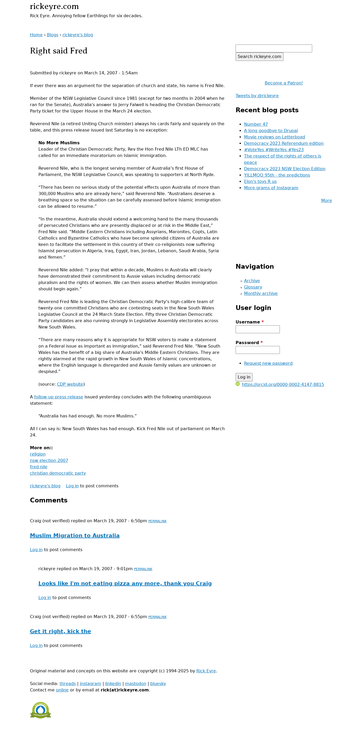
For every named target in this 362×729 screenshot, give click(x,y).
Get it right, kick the (60, 631)
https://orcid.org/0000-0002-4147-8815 (283, 384)
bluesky (158, 683)
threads (68, 683)
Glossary (253, 287)
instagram (90, 683)
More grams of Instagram (271, 187)
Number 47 (256, 124)
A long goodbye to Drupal (271, 130)
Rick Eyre (206, 670)
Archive (252, 280)
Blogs (52, 34)
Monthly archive (261, 293)
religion (38, 454)
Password (249, 342)
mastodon (135, 683)
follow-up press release (58, 396)
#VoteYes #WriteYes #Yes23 (274, 149)
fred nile (38, 466)
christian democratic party (58, 473)
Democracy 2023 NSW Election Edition (284, 168)
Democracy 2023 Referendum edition (284, 143)
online (62, 689)
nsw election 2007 (49, 460)
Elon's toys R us (260, 181)
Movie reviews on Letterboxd (274, 137)
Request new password (268, 363)
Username (250, 322)
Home (36, 34)
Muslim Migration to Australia (75, 535)
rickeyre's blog (78, 34)
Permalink (157, 521)
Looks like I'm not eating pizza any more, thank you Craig (125, 583)
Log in (72, 485)
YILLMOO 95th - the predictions (277, 175)
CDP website (70, 384)
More (326, 200)
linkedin (113, 683)
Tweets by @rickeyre (257, 95)
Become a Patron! (284, 83)
